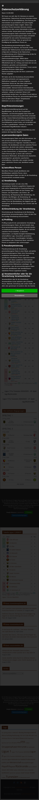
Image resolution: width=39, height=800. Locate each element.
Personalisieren (19, 295)
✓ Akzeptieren (19, 290)
